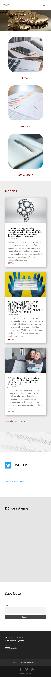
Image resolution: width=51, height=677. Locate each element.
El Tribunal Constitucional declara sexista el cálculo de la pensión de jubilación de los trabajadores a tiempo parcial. (23, 381)
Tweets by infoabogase (14, 481)
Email (8, 605)
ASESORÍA (25, 126)
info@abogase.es (17, 640)
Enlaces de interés (27, 662)
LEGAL (25, 78)
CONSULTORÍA (25, 174)
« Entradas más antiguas (15, 421)
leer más (11, 263)
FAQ (14, 662)
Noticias (11, 191)
